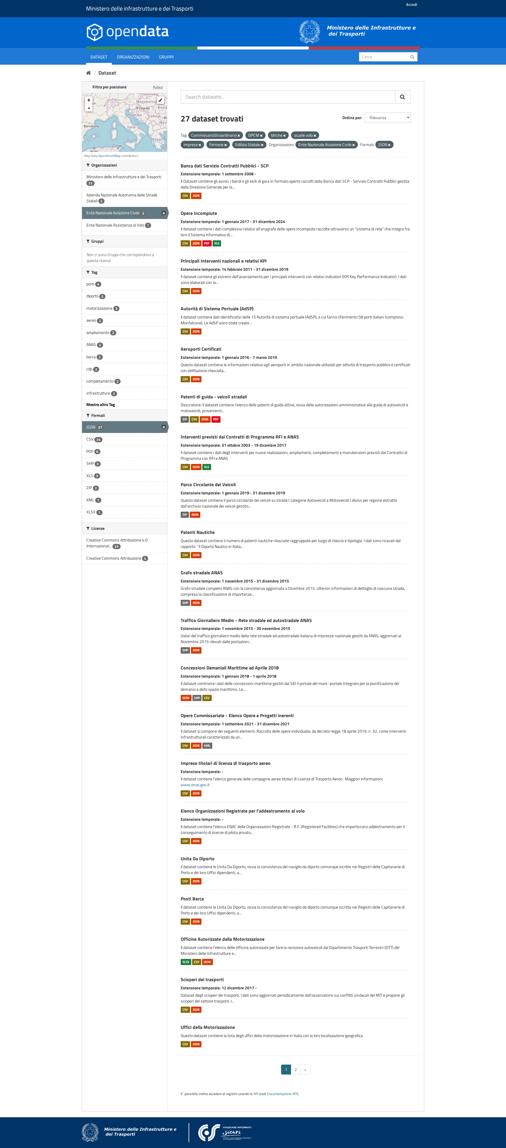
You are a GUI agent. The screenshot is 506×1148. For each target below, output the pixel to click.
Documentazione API (282, 1093)
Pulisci (158, 87)
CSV (185, 195)
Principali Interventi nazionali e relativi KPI (224, 260)
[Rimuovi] (238, 135)
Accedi (411, 4)
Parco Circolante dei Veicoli (208, 484)
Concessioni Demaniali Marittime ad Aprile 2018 (230, 667)
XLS (216, 243)
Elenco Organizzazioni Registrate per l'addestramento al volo (243, 810)
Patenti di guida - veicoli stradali (214, 396)
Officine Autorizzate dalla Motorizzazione (222, 939)
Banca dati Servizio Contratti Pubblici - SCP (225, 165)
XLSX (185, 961)
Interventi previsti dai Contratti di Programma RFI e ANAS (240, 436)
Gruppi (166, 57)
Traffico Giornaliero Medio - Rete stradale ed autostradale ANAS (246, 620)
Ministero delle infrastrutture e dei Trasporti (139, 8)
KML (207, 745)
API (255, 1093)
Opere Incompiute (199, 213)
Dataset (98, 57)
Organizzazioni (133, 57)
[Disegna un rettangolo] (160, 100)
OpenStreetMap (109, 155)
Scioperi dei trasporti (202, 979)
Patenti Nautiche (198, 532)
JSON (196, 195)
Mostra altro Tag (100, 404)
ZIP (184, 419)
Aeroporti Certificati (201, 348)
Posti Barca (192, 898)
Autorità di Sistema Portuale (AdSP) (217, 308)
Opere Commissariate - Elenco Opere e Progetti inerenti (237, 715)
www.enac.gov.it (195, 785)
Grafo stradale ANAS (202, 572)
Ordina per (351, 117)
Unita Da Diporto (198, 858)
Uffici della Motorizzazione (208, 1027)
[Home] (88, 73)
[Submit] (412, 56)
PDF (207, 243)
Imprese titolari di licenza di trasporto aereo (226, 763)
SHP (185, 602)
